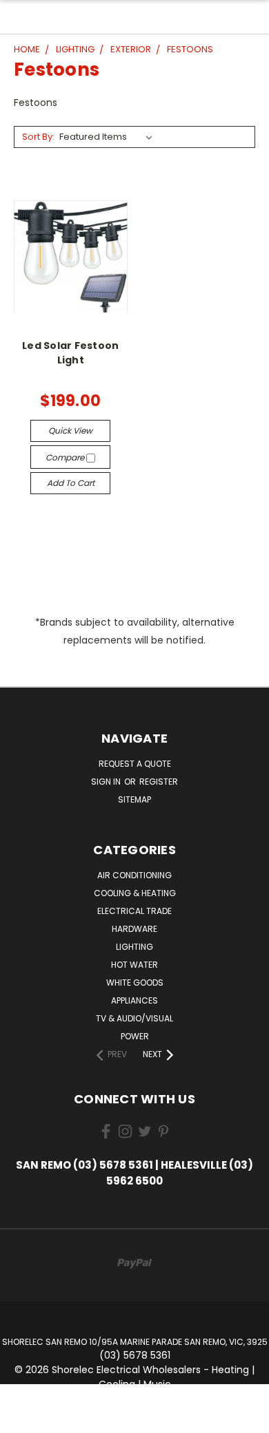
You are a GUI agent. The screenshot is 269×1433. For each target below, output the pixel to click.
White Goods (134, 982)
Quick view (70, 430)
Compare (66, 457)
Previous (21, 1419)
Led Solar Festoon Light (70, 353)
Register (158, 781)
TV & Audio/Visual (134, 1018)
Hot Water (134, 964)
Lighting (134, 947)
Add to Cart (70, 483)
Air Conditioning (134, 875)
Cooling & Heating (135, 893)
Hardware (134, 929)
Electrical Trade (134, 911)
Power (135, 1036)
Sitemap (134, 799)
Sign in (107, 781)
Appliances (134, 1000)
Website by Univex (143, 1425)
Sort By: (38, 136)
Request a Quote (135, 763)
